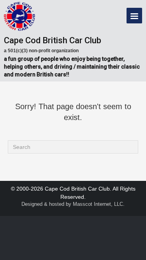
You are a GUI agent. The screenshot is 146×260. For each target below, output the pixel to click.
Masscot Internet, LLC (98, 204)
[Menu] (134, 15)
